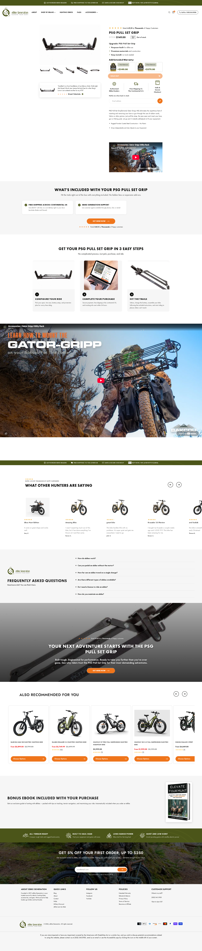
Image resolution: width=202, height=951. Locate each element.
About (55, 896)
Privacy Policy (123, 899)
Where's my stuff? (157, 893)
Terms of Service (124, 901)
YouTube (88, 899)
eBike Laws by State (60, 907)
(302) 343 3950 (157, 897)
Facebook (89, 896)
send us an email (93, 937)
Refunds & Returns (124, 896)
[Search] (169, 12)
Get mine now (99, 221)
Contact (56, 899)
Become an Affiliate (125, 904)
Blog (55, 893)
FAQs (55, 901)
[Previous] (170, 484)
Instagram (89, 893)
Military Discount (59, 904)
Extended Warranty (125, 893)
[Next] (178, 484)
